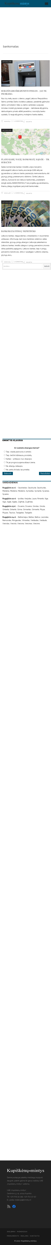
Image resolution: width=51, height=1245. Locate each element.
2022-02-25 (7, 262)
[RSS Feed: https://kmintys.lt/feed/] (9, 1206)
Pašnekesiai (22, 1232)
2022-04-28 (7, 193)
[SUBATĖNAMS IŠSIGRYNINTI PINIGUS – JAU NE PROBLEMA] (25, 73)
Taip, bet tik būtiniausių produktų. (19, 455)
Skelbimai (11, 1232)
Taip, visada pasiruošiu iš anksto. (19, 452)
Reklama (24, 1236)
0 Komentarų (18, 121)
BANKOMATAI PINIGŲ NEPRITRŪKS (18, 231)
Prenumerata (13, 1236)
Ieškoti (46, 266)
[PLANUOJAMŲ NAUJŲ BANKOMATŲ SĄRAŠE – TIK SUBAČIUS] (25, 142)
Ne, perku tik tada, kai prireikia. (18, 470)
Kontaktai (35, 1236)
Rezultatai (45, 473)
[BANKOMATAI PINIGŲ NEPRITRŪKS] (25, 213)
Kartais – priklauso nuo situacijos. (19, 459)
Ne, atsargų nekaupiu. (14, 466)
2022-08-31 (7, 121)
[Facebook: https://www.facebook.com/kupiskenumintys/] (14, 1206)
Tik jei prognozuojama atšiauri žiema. (20, 462)
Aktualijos (6, 61)
